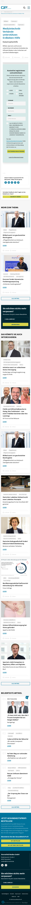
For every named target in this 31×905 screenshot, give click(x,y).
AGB (18, 896)
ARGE (5, 578)
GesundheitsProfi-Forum (9, 406)
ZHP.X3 (17, 770)
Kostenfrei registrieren (16, 151)
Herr (11, 90)
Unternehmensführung (13, 790)
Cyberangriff (10, 733)
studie (19, 538)
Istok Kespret (11, 770)
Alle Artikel (15, 298)
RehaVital (10, 736)
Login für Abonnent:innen (16, 157)
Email (10, 115)
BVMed (6, 21)
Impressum (18, 893)
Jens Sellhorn (19, 733)
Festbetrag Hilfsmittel (15, 274)
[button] (3, 902)
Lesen (5, 245)
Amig (9, 787)
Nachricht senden (15, 196)
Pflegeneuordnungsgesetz (9, 232)
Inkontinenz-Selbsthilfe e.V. (9, 620)
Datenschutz (25, 893)
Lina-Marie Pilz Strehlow (18, 787)
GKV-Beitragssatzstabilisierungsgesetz (12, 362)
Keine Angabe (21, 94)
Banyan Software (12, 767)
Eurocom (14, 21)
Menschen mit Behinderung (10, 538)
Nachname (11, 108)
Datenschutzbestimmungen (14, 141)
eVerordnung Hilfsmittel (14, 578)
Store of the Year (22, 494)
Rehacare (19, 406)
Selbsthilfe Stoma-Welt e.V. (9, 622)
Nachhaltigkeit (5, 893)
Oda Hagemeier (19, 276)
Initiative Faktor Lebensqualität (10, 364)
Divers (11, 93)
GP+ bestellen (15, 841)
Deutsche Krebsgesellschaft (9, 536)
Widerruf (14, 896)
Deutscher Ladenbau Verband (10, 494)
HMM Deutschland (22, 767)
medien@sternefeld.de (7, 861)
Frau (20, 90)
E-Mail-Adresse (10, 319)
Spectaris (21, 24)
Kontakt (12, 893)
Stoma (21, 364)
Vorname (10, 100)
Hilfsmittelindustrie (8, 11)
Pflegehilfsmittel (12, 230)
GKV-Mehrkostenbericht (9, 276)
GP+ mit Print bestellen (15, 845)
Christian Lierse (7, 359)
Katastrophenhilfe (9, 24)
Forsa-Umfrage (7, 580)
